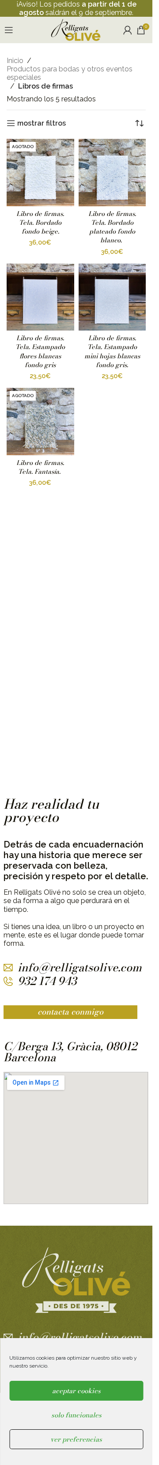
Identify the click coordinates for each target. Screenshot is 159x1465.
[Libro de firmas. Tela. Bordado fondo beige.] (40, 172)
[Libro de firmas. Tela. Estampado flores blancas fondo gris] (40, 297)
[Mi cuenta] (127, 30)
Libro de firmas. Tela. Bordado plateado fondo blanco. (112, 227)
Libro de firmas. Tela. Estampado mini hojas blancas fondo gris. (112, 351)
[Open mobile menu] (8, 30)
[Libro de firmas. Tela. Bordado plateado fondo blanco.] (112, 172)
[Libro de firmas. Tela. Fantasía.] (40, 421)
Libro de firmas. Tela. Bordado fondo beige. (40, 222)
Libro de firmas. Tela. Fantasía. (40, 467)
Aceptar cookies (76, 1391)
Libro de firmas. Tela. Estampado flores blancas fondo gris (40, 351)
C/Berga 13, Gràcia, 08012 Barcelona (70, 1052)
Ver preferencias (76, 1439)
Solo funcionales (76, 1415)
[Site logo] (76, 29)
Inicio (15, 60)
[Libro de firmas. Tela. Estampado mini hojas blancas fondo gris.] (112, 297)
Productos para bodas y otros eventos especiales (69, 73)
